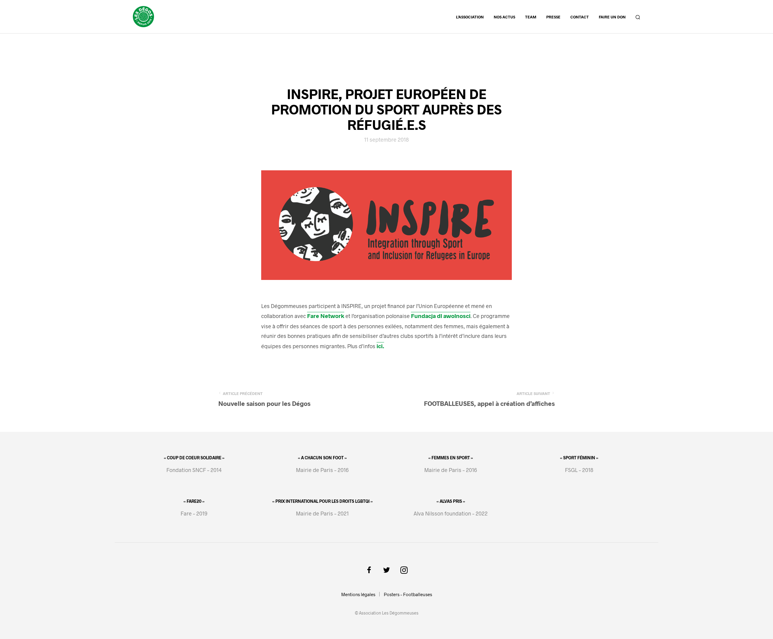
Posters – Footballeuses (408, 594)
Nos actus (504, 16)
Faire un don (612, 16)
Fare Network (325, 315)
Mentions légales (358, 594)
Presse (553, 16)
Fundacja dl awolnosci (440, 315)
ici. (380, 345)
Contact (579, 16)
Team (530, 16)
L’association (470, 16)
